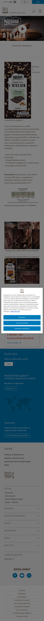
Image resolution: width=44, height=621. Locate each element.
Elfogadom (22, 317)
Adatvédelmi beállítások (22, 328)
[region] (22, 310)
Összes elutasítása (22, 323)
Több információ (15, 311)
